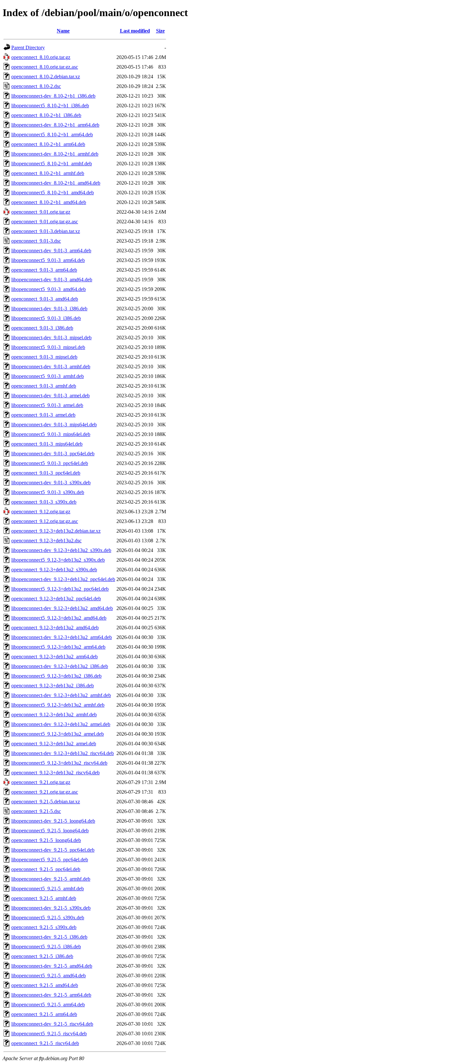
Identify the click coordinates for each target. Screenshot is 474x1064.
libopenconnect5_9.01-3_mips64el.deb (50, 434)
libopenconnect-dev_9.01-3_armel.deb (50, 395)
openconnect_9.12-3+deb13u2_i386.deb (52, 685)
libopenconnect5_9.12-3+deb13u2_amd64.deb (58, 618)
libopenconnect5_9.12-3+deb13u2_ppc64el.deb (60, 589)
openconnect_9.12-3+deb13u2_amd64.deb (55, 627)
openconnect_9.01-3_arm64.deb (44, 270)
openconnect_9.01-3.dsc (36, 241)
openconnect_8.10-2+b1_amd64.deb (48, 202)
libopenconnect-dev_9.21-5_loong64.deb (53, 821)
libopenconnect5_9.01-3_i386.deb (46, 318)
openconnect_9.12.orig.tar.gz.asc (44, 521)
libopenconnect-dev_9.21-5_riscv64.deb (52, 1024)
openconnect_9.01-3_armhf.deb (43, 386)
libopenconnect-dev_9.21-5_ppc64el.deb (52, 850)
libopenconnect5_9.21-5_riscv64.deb (49, 1033)
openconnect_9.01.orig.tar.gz (40, 212)
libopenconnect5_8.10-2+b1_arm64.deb (52, 134)
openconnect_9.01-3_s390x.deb (43, 502)
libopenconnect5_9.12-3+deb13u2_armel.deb (57, 734)
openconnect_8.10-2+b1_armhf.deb (47, 173)
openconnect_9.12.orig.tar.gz (40, 511)
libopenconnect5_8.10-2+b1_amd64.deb (52, 192)
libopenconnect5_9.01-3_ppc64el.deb (49, 463)
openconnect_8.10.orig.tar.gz (40, 57)
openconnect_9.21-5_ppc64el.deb (45, 869)
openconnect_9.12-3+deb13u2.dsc (46, 540)
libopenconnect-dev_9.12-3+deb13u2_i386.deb (59, 666)
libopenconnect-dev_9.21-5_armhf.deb (50, 879)
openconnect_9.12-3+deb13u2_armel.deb (53, 743)
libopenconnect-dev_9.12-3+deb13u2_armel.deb (60, 724)
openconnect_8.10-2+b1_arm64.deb (48, 144)
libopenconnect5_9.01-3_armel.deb (47, 405)
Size (160, 31)
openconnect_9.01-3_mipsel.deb (44, 357)
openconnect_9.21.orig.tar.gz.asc (44, 792)
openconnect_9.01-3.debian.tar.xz (45, 231)
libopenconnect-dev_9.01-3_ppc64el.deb (52, 453)
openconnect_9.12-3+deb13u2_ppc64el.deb (56, 598)
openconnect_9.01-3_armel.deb (43, 415)
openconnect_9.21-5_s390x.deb (43, 927)
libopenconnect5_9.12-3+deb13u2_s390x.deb (58, 560)
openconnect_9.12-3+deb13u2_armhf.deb (54, 714)
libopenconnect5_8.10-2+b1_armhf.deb (51, 163)
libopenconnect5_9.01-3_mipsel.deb (48, 347)
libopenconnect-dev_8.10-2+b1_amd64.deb (55, 183)
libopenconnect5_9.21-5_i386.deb (46, 946)
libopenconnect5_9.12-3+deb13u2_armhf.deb (57, 705)
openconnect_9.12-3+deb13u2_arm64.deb (54, 656)
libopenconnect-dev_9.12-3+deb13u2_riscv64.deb (62, 753)
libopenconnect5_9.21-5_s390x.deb (47, 917)
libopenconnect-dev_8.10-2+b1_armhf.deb (54, 154)
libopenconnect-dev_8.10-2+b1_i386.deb (53, 96)
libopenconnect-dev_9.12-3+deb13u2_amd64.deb (62, 608)
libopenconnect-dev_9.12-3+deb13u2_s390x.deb (61, 550)
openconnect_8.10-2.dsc (36, 86)
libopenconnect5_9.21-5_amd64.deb (48, 975)
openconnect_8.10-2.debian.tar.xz (45, 76)
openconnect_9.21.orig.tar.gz (40, 782)
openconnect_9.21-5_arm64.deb (44, 1014)
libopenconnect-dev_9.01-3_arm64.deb (51, 250)
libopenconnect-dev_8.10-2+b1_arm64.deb (55, 125)
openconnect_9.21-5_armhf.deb (43, 898)
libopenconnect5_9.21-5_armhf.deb (47, 888)
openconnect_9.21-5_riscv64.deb (45, 1043)
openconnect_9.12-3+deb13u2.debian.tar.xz (56, 531)
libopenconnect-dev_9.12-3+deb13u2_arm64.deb (61, 637)
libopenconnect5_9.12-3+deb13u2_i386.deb (56, 676)
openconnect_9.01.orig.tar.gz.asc (44, 221)
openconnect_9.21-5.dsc (36, 811)
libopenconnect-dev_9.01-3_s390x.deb (51, 482)
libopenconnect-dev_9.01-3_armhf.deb (50, 366)
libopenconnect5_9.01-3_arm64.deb (48, 260)
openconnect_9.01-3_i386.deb (42, 328)
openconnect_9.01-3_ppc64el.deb (45, 473)
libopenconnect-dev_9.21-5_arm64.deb (51, 995)
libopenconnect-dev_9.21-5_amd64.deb (51, 966)
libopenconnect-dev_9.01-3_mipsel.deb (51, 337)
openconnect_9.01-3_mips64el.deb (47, 444)
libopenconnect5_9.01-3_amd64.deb (48, 289)
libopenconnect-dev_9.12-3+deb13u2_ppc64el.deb (63, 579)
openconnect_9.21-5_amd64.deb (44, 985)
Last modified (135, 31)
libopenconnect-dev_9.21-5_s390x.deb (51, 908)
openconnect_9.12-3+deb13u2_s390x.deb (54, 569)
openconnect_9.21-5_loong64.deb (46, 840)
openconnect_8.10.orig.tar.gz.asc (44, 67)
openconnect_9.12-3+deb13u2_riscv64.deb (55, 772)
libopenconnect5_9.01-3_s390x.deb (47, 492)
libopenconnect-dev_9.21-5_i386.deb (49, 937)
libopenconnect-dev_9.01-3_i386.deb (49, 308)
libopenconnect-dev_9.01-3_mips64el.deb (54, 424)
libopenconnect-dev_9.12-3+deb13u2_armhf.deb (61, 695)
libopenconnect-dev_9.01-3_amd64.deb (51, 279)
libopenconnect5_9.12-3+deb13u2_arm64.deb (58, 647)
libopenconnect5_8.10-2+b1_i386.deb (50, 105)
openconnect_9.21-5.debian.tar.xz (45, 801)
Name (63, 31)
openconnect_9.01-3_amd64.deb (44, 299)
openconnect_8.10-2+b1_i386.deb (46, 115)
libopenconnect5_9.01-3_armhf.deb (47, 376)
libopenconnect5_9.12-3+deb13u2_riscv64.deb (59, 763)
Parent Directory (28, 47)
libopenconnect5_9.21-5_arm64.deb (48, 1004)
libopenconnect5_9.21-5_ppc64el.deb (49, 859)
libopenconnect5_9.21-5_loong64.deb (50, 830)
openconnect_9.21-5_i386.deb (42, 956)
